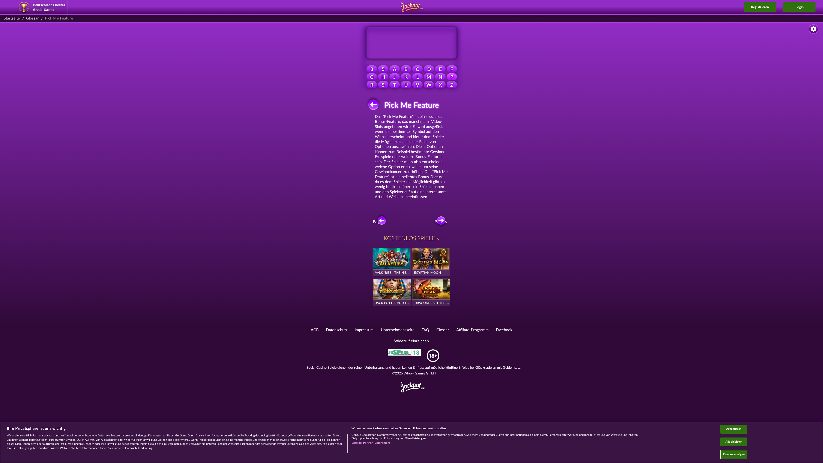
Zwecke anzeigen (734, 454)
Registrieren (760, 7)
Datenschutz (336, 330)
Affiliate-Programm (472, 330)
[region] (411, 442)
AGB (315, 330)
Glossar (32, 18)
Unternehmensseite (398, 330)
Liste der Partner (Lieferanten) (370, 443)
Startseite (12, 18)
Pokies (441, 222)
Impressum (364, 330)
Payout (379, 222)
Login (799, 7)
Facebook (504, 330)
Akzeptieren (733, 429)
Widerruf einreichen (411, 341)
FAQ (425, 330)
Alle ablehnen (733, 441)
